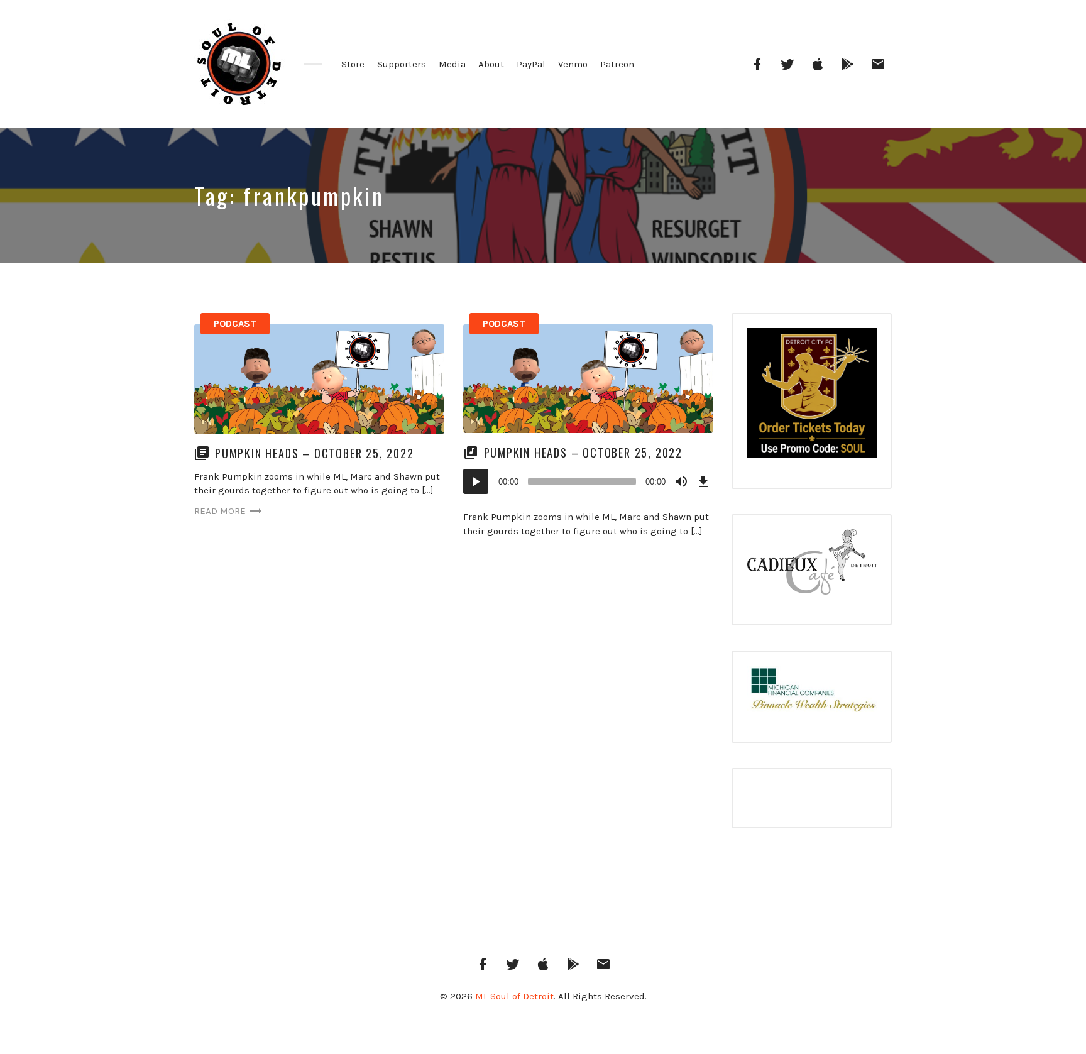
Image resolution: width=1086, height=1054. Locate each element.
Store (353, 64)
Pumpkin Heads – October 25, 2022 (314, 453)
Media (452, 64)
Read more (220, 511)
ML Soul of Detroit (514, 996)
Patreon (617, 64)
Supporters (401, 64)
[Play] (475, 481)
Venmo (573, 64)
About (491, 64)
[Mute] (681, 481)
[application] (588, 481)
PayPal (531, 64)
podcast (235, 323)
